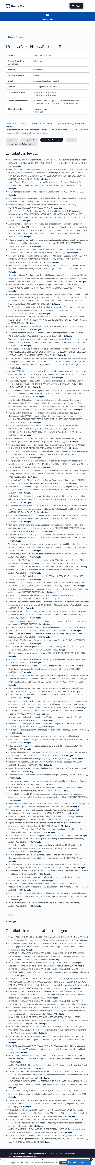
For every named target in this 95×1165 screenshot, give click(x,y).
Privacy (67, 1153)
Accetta (63, 1162)
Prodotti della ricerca (51, 139)
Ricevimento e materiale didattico (21, 144)
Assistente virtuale (76, 1162)
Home (10, 36)
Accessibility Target (31, 1156)
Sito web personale (41, 109)
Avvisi (71, 139)
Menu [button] (77, 5)
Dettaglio (17, 166)
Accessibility (18, 1156)
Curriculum (38, 111)
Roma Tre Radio (47, 19)
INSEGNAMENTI (29, 139)
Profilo (11, 139)
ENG (56, 1162)
